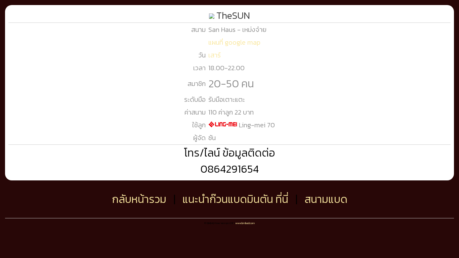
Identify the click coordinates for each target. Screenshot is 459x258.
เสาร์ (214, 55)
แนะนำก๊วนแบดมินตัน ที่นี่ (235, 199)
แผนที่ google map (234, 42)
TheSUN (232, 15)
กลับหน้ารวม (139, 199)
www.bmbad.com (245, 223)
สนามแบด (325, 199)
